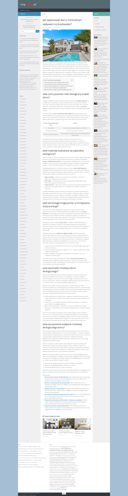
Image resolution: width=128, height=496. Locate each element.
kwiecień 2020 (23, 270)
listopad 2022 (23, 175)
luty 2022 (22, 202)
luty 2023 (22, 166)
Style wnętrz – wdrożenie (100, 30)
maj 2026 (22, 108)
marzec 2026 (23, 114)
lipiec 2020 (23, 261)
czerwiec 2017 (23, 282)
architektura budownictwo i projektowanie (61, 449)
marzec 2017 (23, 291)
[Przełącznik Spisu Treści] (71, 80)
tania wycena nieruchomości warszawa (67, 482)
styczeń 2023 (23, 169)
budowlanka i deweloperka (55, 455)
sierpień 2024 (23, 135)
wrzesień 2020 (24, 254)
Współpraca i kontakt (24, 10)
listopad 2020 (23, 248)
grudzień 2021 (24, 209)
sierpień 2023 (23, 157)
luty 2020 (22, 276)
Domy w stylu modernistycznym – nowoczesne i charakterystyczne (32, 457)
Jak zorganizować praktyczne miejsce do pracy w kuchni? (59, 394)
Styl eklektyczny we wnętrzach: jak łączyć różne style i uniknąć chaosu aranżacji (101, 64)
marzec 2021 (23, 236)
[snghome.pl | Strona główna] (28, 4)
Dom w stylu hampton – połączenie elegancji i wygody (29, 446)
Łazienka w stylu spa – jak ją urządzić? (55, 388)
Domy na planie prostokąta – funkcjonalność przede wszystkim (101, 76)
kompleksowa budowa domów (59, 462)
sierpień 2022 (23, 184)
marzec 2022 (23, 199)
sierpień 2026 (23, 98)
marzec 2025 (23, 123)
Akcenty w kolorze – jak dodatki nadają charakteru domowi (30, 453)
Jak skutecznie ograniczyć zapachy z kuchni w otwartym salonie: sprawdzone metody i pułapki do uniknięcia (29, 63)
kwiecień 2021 (23, 233)
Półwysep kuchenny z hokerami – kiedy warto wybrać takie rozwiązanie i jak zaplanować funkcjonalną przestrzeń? (29, 57)
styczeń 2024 (23, 144)
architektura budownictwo (55, 448)
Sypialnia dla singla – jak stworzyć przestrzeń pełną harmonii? (30, 448)
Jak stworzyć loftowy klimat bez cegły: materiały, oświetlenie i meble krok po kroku (101, 146)
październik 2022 (24, 178)
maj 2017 (22, 285)
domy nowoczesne (64, 457)
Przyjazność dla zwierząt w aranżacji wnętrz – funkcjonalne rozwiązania (63, 400)
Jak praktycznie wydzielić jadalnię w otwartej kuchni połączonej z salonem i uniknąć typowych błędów (29, 46)
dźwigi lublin (73, 457)
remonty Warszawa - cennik (68, 479)
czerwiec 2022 (23, 190)
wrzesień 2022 (24, 181)
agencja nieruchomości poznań (68, 446)
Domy (44, 14)
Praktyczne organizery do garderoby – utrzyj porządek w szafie (31, 467)
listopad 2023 (23, 150)
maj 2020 (22, 267)
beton (52, 170)
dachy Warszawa (72, 455)
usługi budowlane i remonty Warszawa (60, 484)
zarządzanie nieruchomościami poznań (58, 488)
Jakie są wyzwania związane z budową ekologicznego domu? (58, 89)
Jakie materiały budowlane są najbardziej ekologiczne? (56, 84)
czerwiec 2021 (23, 227)
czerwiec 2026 (23, 105)
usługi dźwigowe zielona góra (68, 486)
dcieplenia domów (54, 457)
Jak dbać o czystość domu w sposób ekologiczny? (28, 464)
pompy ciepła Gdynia (72, 472)
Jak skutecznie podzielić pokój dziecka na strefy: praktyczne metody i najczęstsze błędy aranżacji (28, 40)
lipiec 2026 (23, 102)
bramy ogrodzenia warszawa (68, 452)
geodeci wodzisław (69, 459)
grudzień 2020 (24, 245)
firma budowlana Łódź (57, 459)
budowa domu (54, 454)
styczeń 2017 (23, 297)
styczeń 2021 (23, 242)
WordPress (24, 495)
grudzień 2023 (24, 147)
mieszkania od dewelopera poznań (61, 467)
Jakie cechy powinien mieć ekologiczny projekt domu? (56, 82)
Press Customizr (33, 495)
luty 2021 (22, 239)
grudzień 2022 (24, 172)
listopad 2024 (23, 129)
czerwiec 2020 (23, 264)
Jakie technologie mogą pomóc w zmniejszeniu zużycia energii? (58, 86)
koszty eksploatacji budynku (62, 465)
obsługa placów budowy (68, 469)
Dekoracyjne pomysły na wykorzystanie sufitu (56, 405)
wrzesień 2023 (24, 154)
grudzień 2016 (24, 300)
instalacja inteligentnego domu (66, 460)
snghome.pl (48, 27)
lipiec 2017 (23, 279)
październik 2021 (24, 215)
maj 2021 (22, 230)
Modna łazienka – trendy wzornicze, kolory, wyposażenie (101, 175)
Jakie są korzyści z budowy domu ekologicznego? (55, 87)
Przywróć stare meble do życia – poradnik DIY (27, 462)
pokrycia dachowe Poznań (62, 472)
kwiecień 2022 (23, 196)
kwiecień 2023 (23, 160)
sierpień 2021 (23, 221)
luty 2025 (22, 126)
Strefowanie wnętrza (99, 26)
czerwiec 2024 (23, 138)
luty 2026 (22, 117)
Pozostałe (97, 23)
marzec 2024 (23, 141)
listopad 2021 (23, 212)
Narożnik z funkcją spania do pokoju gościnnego (57, 382)
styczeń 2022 (23, 206)
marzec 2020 (23, 273)
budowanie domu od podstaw (67, 454)
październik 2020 (24, 251)
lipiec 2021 (23, 224)
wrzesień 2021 (24, 218)
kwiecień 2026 (23, 111)
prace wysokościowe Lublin (60, 474)
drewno (45, 161)
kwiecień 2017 (23, 288)
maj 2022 (22, 193)
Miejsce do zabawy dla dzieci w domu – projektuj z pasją (29, 460)
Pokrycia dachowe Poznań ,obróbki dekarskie (56, 377)
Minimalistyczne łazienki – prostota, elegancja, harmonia (29, 451)
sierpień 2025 (23, 120)
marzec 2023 (23, 163)
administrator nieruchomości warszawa (56, 446)
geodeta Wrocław (54, 460)
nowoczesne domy (59, 469)
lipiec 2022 (23, 187)
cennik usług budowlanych (66, 455)
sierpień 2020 (23, 258)
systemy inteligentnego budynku (57, 481)
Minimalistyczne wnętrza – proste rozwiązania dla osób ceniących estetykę (49, 432)
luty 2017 (22, 294)
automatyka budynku (54, 452)
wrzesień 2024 (24, 132)
